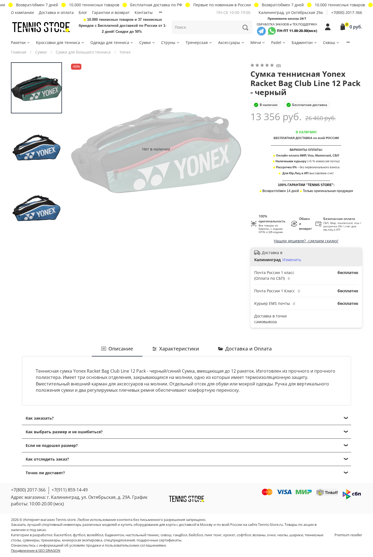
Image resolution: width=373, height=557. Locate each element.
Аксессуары (229, 42)
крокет (229, 535)
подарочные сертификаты (159, 540)
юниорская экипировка (82, 540)
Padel (276, 42)
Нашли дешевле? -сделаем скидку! (306, 240)
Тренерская (197, 42)
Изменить (291, 259)
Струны (168, 42)
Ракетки (18, 42)
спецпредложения (119, 540)
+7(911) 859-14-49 (70, 490)
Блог (83, 12)
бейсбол (196, 535)
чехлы (282, 535)
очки (271, 535)
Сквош (329, 42)
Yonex (125, 52)
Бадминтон (302, 42)
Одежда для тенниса (109, 42)
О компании (22, 12)
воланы (259, 535)
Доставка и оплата (56, 12)
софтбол (244, 535)
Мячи (255, 42)
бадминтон (114, 535)
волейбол (95, 535)
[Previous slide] (79, 149)
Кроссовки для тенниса (58, 42)
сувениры (31, 540)
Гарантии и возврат (111, 12)
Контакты (144, 12)
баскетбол (62, 535)
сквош (166, 535)
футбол (79, 535)
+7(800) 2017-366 (346, 12)
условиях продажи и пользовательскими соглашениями (117, 545)
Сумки (145, 42)
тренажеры (50, 540)
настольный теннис (142, 535)
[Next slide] (233, 149)
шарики (296, 535)
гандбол (180, 535)
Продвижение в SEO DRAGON (35, 550)
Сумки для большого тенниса (83, 52)
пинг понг (213, 535)
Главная (18, 52)
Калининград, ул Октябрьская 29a (291, 12)
